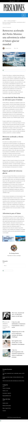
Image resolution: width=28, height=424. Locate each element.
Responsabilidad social (7, 395)
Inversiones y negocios (7, 393)
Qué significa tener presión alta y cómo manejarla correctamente (18, 342)
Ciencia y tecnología (7, 27)
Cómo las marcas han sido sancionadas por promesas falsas (13, 380)
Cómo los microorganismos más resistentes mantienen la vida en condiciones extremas (18, 353)
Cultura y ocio (5, 390)
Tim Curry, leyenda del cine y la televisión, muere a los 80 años (18, 314)
